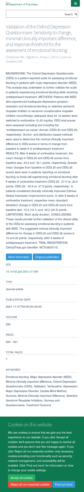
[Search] (76, 14)
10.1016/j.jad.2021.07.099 (22, 271)
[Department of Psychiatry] (22, 3)
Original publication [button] (47, 257)
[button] (75, 3)
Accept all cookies (22, 478)
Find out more (63, 484)
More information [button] (18, 257)
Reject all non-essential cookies (30, 484)
